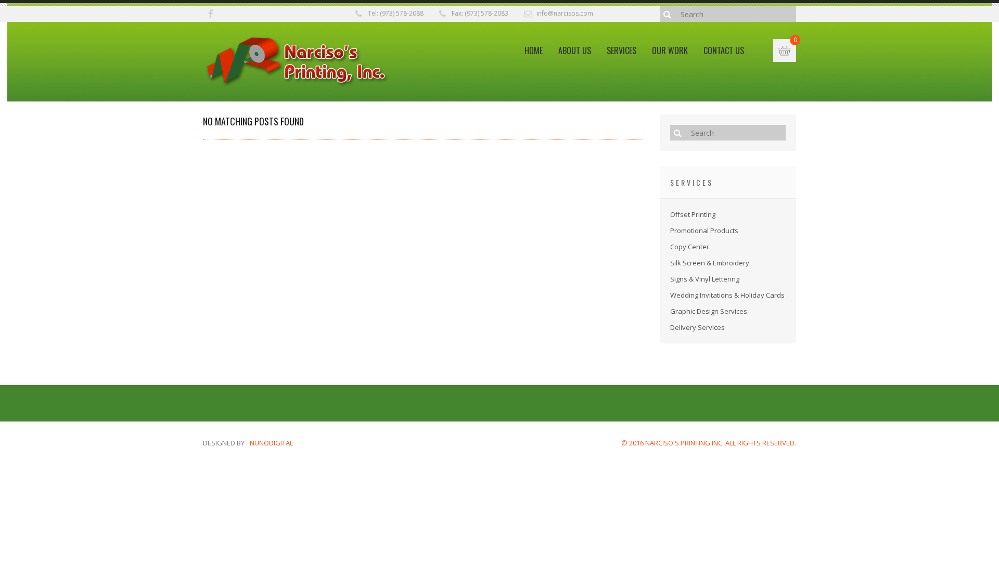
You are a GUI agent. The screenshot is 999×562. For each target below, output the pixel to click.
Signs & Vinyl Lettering (704, 279)
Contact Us (723, 50)
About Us (574, 50)
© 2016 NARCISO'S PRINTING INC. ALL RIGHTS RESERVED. (708, 443)
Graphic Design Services (708, 311)
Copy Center (689, 246)
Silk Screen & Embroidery (709, 262)
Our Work (670, 50)
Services (621, 50)
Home (533, 50)
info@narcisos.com (564, 13)
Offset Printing (692, 214)
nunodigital (271, 443)
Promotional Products (704, 230)
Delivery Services (697, 327)
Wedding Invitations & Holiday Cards (727, 295)
